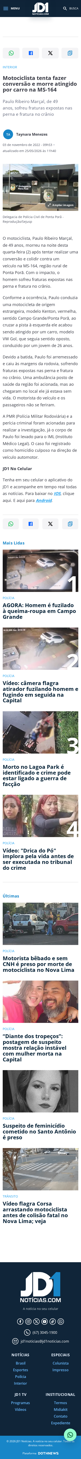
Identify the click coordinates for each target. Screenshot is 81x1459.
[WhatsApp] (61, 1321)
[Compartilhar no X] (50, 53)
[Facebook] (20, 1321)
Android (44, 500)
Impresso (60, 1369)
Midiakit (61, 1409)
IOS (57, 493)
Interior (20, 1383)
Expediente (60, 1422)
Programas (20, 1402)
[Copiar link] (69, 53)
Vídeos (20, 1409)
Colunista (61, 1363)
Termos (60, 1402)
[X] (36, 1321)
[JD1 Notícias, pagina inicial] (40, 8)
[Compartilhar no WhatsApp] (11, 53)
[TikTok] (53, 1321)
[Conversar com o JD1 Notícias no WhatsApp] (70, 1435)
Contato (61, 1416)
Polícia (20, 1376)
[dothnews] (48, 1453)
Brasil (20, 1363)
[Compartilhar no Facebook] (30, 53)
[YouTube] (44, 1321)
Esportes (20, 1369)
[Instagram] (28, 1321)
